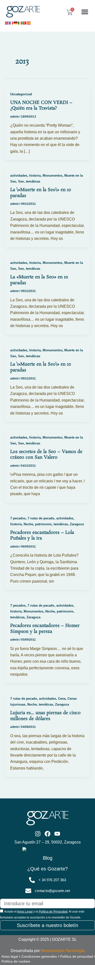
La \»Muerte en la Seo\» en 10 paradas (40, 193)
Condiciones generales (39, 956)
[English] (7, 22)
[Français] (11, 22)
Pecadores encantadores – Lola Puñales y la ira (42, 535)
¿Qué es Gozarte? (47, 868)
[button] (84, 11)
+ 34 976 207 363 (52, 880)
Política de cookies (15, 961)
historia (35, 175)
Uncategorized (21, 94)
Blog (47, 858)
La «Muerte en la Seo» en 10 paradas (39, 280)
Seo (21, 181)
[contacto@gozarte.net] (28, 891)
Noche (28, 524)
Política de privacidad (76, 956)
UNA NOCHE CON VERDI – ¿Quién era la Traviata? (41, 105)
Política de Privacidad (53, 911)
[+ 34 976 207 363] (32, 880)
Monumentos (52, 175)
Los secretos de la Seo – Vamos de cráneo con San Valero (46, 455)
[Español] (29, 22)
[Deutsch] (16, 22)
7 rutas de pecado (41, 518)
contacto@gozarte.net (52, 891)
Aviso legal (9, 956)
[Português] (24, 22)
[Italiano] (20, 22)
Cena (62, 698)
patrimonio (43, 524)
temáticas (33, 181)
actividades (18, 175)
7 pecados (18, 518)
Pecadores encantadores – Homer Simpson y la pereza (45, 629)
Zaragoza (77, 524)
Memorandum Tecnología (63, 951)
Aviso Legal (25, 911)
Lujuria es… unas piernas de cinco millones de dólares (45, 716)
